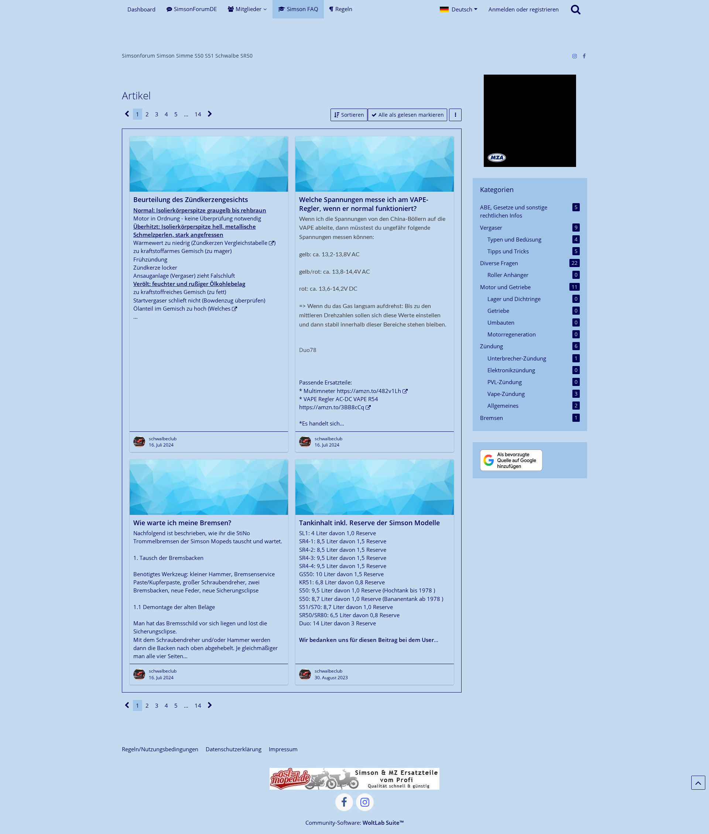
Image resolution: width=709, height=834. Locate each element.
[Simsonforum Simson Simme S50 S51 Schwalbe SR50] (354, 33)
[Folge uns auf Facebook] (584, 55)
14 (198, 114)
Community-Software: (354, 822)
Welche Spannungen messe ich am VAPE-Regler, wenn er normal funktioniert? (363, 203)
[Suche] (575, 9)
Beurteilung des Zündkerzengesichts (190, 199)
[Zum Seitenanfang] (698, 783)
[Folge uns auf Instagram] (575, 55)
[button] (458, 9)
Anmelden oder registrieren (524, 9)
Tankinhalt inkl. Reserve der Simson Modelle (369, 522)
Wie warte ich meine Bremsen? (182, 522)
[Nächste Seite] (210, 114)
